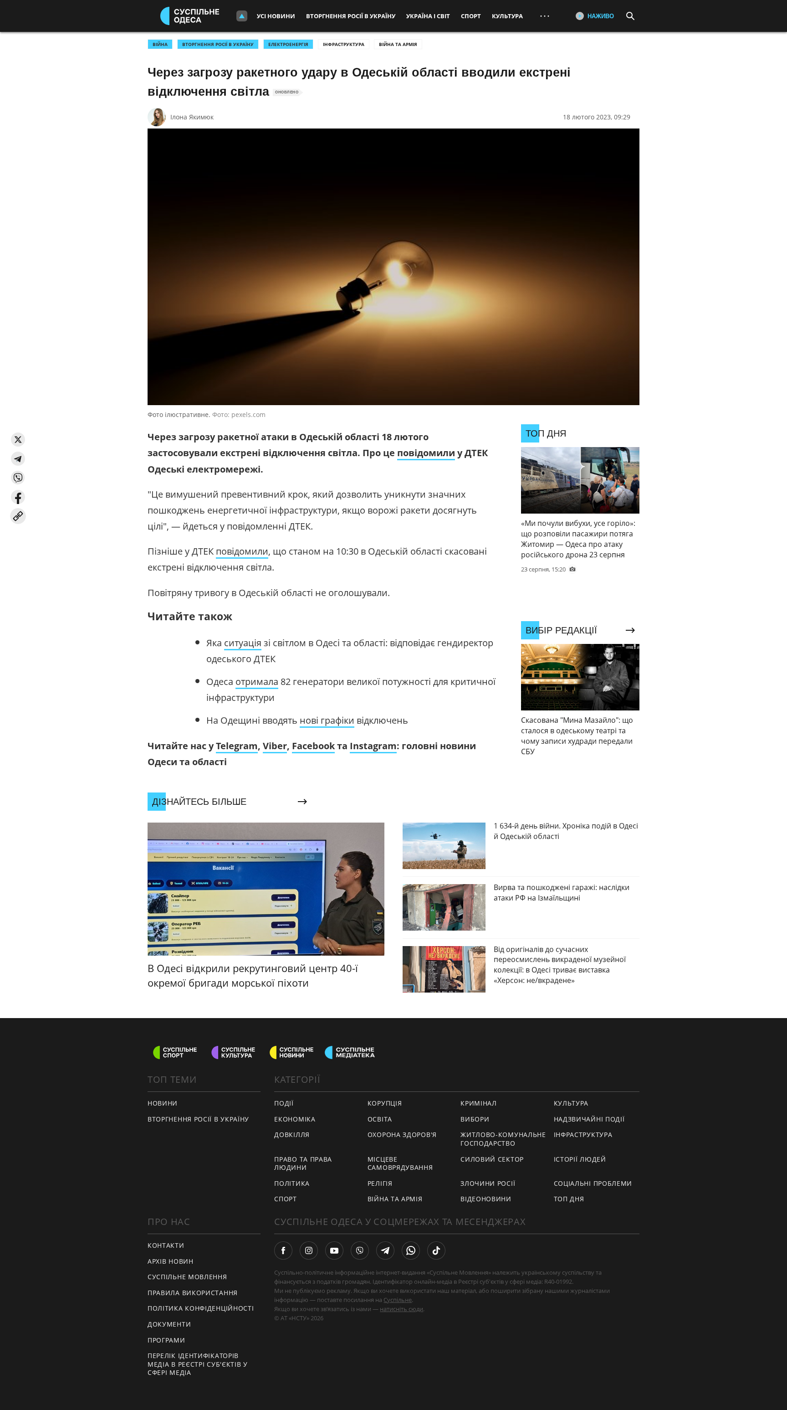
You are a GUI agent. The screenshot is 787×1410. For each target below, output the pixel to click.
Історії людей (580, 1159)
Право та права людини (303, 1163)
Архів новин (171, 1261)
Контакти (166, 1245)
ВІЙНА (160, 44)
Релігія (380, 1183)
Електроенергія (288, 44)
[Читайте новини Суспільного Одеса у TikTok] (436, 1250)
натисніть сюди (401, 1309)
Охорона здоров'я (402, 1134)
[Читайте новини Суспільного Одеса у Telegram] (385, 1250)
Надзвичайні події (589, 1119)
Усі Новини (276, 16)
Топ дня (569, 1198)
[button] (18, 440)
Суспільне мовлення (187, 1276)
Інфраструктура (343, 44)
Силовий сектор (492, 1159)
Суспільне (397, 1300)
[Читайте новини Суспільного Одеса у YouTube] (334, 1250)
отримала (256, 681)
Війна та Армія (398, 44)
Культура (507, 16)
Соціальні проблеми (593, 1183)
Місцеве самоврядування (400, 1163)
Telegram (237, 746)
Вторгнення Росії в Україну (350, 16)
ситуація (242, 643)
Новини (163, 1103)
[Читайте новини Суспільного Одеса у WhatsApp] (411, 1250)
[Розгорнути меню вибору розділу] (241, 15)
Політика (292, 1183)
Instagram (373, 746)
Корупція (385, 1103)
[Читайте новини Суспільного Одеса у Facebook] (283, 1250)
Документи (169, 1324)
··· (544, 16)
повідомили (426, 453)
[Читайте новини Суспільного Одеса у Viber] (360, 1250)
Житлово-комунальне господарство (503, 1139)
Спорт (471, 16)
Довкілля (292, 1134)
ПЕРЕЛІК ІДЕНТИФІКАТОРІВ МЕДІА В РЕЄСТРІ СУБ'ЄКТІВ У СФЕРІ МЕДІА (198, 1364)
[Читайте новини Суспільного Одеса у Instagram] (309, 1250)
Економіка (294, 1119)
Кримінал (478, 1103)
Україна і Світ (428, 16)
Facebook (313, 746)
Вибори (474, 1119)
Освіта (380, 1119)
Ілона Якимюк (192, 117)
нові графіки (327, 720)
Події (284, 1103)
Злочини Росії (487, 1183)
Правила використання (193, 1292)
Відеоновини (485, 1198)
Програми (166, 1340)
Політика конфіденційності (201, 1308)
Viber (275, 746)
